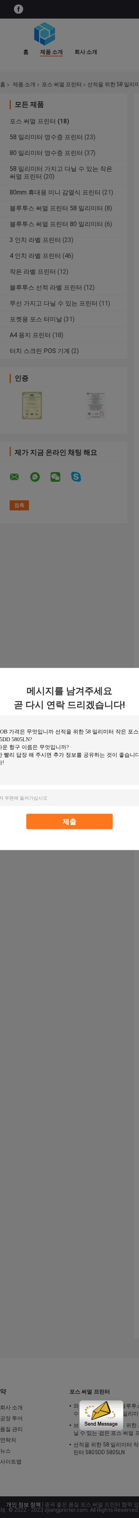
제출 (69, 821)
